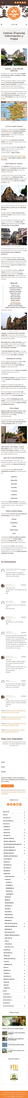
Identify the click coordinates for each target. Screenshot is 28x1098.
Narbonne (8, 920)
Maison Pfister (15, 302)
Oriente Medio (7, 996)
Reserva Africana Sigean (12, 935)
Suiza (6, 985)
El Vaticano (8, 859)
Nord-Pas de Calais (11, 923)
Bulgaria (7, 835)
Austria (7, 829)
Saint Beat (8, 938)
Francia (18, 30)
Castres (8, 908)
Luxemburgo (8, 964)
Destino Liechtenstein (10, 856)
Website (3, 771)
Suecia (6, 982)
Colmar (10, 30)
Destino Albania (9, 838)
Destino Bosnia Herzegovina (12, 844)
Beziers (7, 899)
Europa (14, 30)
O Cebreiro (6, 993)
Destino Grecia (9, 853)
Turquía (7, 988)
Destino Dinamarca (10, 850)
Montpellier (9, 917)
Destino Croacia (9, 847)
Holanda (7, 949)
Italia (6, 961)
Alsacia (7, 879)
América (6, 811)
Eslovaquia (7, 864)
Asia (5, 814)
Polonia (6, 973)
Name (3, 762)
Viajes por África (8, 1006)
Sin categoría (7, 999)
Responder (23, 569)
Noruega (7, 970)
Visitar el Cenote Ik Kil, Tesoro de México (13, 1028)
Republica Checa (9, 979)
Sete (7, 941)
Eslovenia (7, 867)
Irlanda (7, 955)
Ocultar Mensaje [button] (19, 1096)
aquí (13, 1096)
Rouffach (9, 891)
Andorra (7, 826)
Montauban (9, 914)
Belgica (7, 832)
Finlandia (7, 870)
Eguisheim (9, 885)
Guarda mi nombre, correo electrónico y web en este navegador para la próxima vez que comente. (14, 779)
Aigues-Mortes (9, 876)
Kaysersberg (10, 888)
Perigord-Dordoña (11, 926)
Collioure (8, 911)
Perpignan (8, 929)
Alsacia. (3, 98)
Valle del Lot (9, 946)
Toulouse (8, 944)
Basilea (10, 131)
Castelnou (8, 905)
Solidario (6, 1002)
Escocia (7, 861)
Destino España (8, 820)
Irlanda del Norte (9, 958)
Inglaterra (8, 952)
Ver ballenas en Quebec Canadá (16, 1044)
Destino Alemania (9, 841)
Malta (6, 967)
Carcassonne (9, 902)
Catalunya (7, 817)
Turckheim (9, 894)
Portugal (7, 976)
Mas (5, 990)
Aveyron (8, 897)
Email (3, 767)
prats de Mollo (10, 932)
